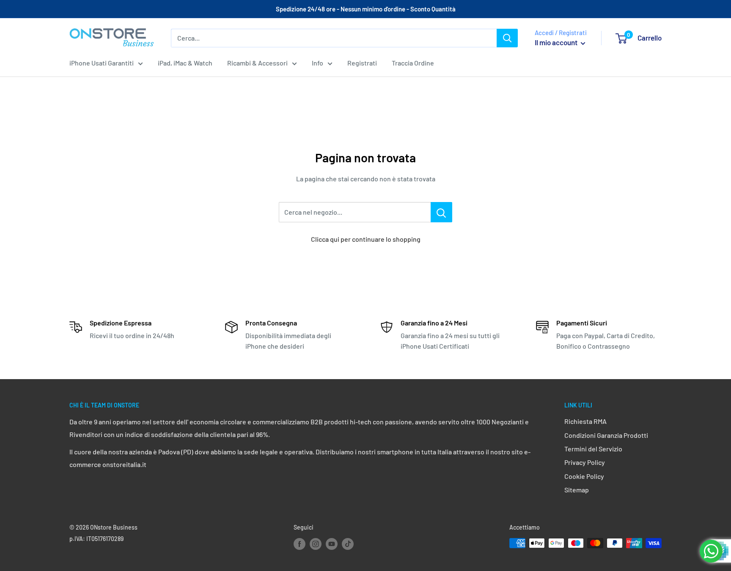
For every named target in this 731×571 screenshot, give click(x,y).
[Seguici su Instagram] (316, 544)
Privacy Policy (584, 462)
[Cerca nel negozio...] (441, 212)
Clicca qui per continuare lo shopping (365, 239)
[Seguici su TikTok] (348, 544)
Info (317, 63)
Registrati (362, 63)
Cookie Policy (584, 476)
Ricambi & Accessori (257, 63)
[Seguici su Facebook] (299, 544)
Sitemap (576, 490)
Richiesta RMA (585, 421)
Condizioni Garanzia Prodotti (606, 435)
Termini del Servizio (593, 449)
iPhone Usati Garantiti (101, 63)
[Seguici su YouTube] (332, 544)
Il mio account (557, 42)
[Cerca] (507, 38)
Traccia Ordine (413, 63)
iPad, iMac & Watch (185, 63)
